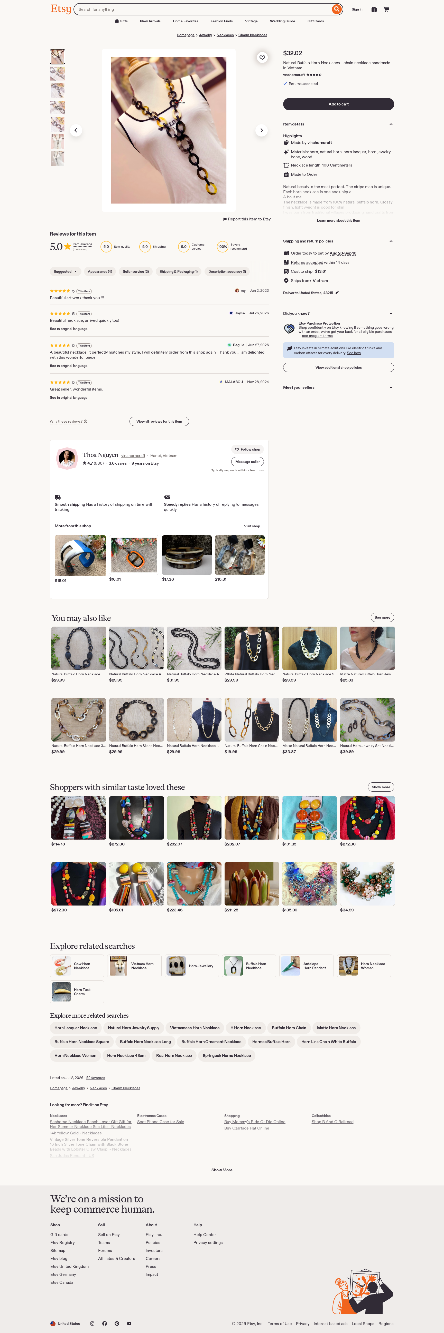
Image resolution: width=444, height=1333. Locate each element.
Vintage (251, 21)
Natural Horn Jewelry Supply (136, 1029)
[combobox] (202, 9)
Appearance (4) (100, 271)
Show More (222, 1169)
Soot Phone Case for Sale (160, 1121)
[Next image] (261, 130)
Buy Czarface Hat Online (246, 1128)
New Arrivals (150, 21)
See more (382, 617)
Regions (386, 1323)
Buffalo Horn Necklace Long (147, 1043)
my (243, 290)
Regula (238, 345)
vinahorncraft (294, 75)
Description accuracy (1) (227, 271)
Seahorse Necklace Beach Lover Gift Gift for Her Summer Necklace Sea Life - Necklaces (91, 1124)
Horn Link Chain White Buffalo (331, 1043)
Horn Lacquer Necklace (78, 1029)
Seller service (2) (136, 271)
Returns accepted (307, 262)
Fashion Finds (222, 21)
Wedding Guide (282, 21)
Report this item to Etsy (249, 219)
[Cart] (386, 9)
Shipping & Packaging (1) (179, 271)
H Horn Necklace (248, 1029)
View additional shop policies (339, 367)
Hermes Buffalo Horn (273, 1043)
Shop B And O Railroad (333, 1121)
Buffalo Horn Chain (291, 1029)
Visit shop (252, 526)
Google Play (106, 1300)
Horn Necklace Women (77, 1057)
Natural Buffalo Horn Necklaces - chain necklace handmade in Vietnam (336, 65)
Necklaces (225, 35)
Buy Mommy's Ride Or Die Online (254, 1121)
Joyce (240, 313)
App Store (67, 1300)
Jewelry (205, 35)
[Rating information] (84, 463)
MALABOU (234, 382)
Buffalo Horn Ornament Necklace (213, 1043)
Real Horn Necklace (176, 1057)
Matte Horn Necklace (338, 1029)
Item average (82, 244)
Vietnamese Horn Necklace (197, 1029)
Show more (381, 787)
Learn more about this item (338, 220)
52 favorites (95, 1078)
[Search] (337, 9)
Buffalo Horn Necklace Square (84, 1043)
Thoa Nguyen (100, 455)
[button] (247, 461)
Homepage (186, 35)
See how (354, 353)
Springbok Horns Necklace (229, 1057)
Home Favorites (185, 21)
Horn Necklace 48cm (128, 1057)
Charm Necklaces (252, 35)
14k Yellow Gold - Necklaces (76, 1133)
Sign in (357, 9)
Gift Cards (316, 21)
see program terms (317, 336)
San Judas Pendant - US (72, 1155)
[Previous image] (76, 130)
